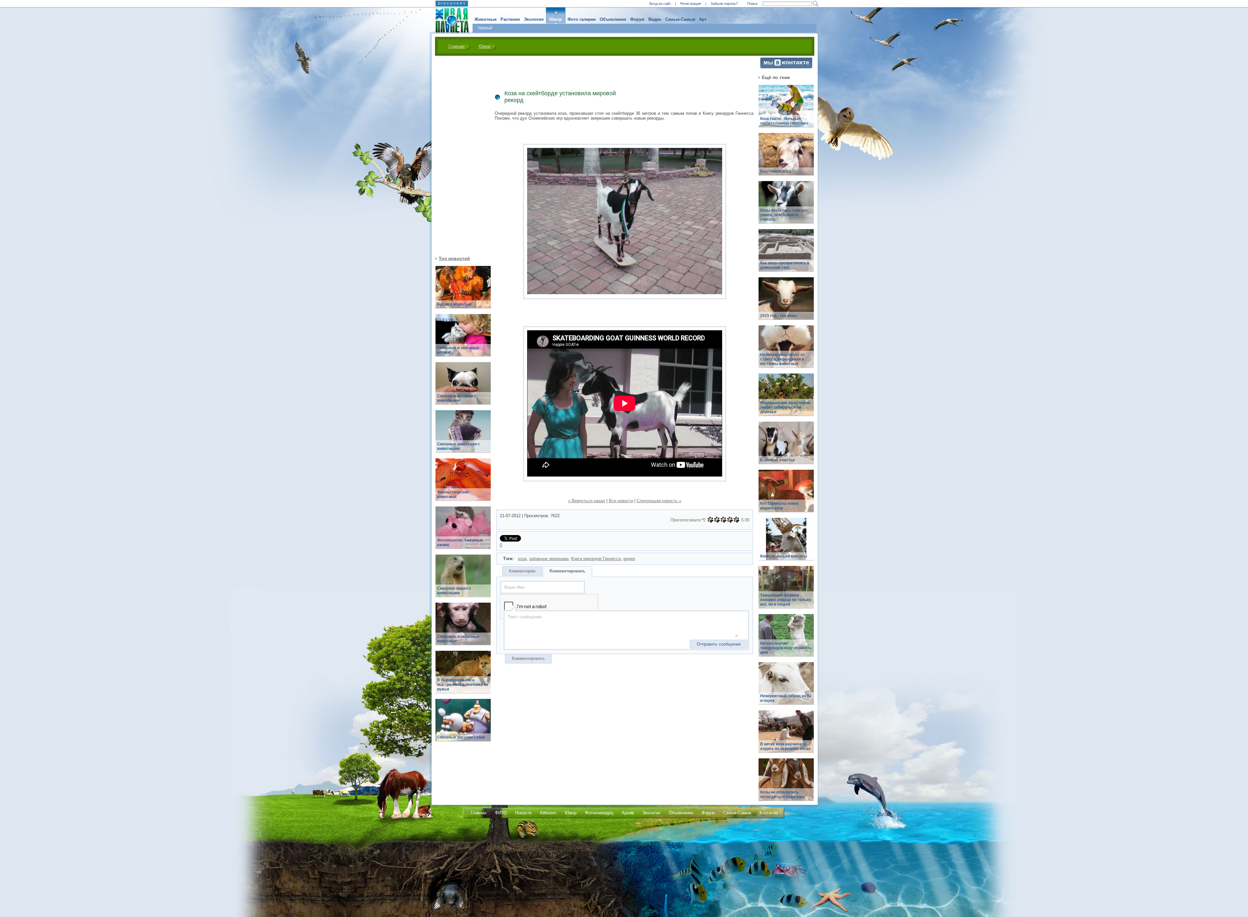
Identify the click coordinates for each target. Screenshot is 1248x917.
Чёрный (485, 28)
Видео (654, 19)
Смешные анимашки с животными (458, 446)
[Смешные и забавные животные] (463, 627)
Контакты (769, 812)
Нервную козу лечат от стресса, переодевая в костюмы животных (782, 359)
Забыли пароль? (724, 4)
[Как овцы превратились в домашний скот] (786, 254)
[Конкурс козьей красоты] (786, 543)
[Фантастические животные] (463, 483)
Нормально (723, 520)
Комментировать (567, 571)
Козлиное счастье (777, 460)
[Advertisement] (459, 155)
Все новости (621, 500)
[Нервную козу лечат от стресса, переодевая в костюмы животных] (786, 350)
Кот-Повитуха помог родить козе (779, 505)
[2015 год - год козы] (786, 302)
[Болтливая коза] (786, 158)
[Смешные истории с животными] (463, 387)
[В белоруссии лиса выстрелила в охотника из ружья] (463, 676)
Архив (628, 812)
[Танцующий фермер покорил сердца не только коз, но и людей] (786, 591)
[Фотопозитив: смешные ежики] (463, 531)
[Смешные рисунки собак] (463, 724)
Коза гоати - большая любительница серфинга (784, 120)
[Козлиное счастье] (786, 446)
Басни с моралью (454, 304)
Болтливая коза (775, 171)
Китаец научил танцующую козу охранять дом (786, 648)
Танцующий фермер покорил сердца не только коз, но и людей (785, 600)
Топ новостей (454, 258)
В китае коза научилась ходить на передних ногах (785, 746)
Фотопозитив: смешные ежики (460, 542)
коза (522, 558)
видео (629, 558)
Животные (485, 19)
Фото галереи (581, 19)
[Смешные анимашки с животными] (463, 435)
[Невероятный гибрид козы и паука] (786, 687)
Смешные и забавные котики (458, 350)
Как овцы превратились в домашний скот (784, 265)
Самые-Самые (680, 19)
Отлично (736, 520)
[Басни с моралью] (463, 291)
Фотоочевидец (599, 812)
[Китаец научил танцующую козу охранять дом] (786, 639)
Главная (456, 46)
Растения (510, 19)
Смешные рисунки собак (461, 737)
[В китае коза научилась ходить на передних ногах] (786, 735)
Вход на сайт (660, 4)
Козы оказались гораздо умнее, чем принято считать (783, 215)
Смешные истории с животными (456, 398)
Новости (523, 812)
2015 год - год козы (778, 315)
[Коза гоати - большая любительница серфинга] (786, 110)
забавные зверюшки (548, 558)
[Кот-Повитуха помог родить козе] (786, 494)
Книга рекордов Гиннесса (596, 558)
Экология (534, 19)
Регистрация (690, 4)
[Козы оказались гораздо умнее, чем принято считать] (786, 206)
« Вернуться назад (586, 500)
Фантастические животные (453, 494)
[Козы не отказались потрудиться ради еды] (786, 783)
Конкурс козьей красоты (783, 556)
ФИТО (501, 812)
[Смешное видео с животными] (463, 579)
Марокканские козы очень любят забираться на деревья (785, 407)
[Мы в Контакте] (786, 66)
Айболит (548, 812)
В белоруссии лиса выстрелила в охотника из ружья (462, 684)
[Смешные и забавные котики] (463, 339)
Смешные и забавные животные (458, 638)
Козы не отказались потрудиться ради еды (782, 794)
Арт (703, 19)
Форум (637, 19)
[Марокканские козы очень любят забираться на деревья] (786, 398)
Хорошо (730, 520)
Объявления (613, 19)
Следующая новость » (659, 500)
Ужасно (710, 520)
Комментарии (522, 571)
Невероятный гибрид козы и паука (785, 698)
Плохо (717, 520)
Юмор (555, 19)
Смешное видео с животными (454, 590)
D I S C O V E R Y (451, 3)
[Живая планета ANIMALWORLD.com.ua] (449, 20)
